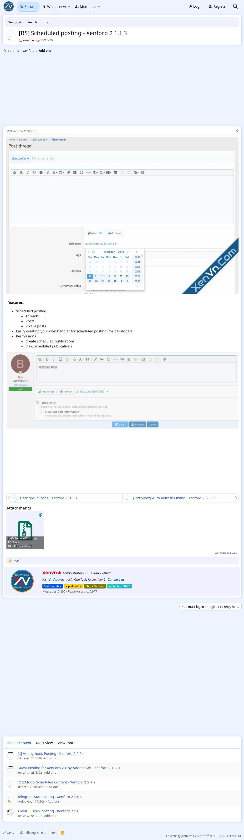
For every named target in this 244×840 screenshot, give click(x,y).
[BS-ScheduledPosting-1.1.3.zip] (25, 530)
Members (88, 6)
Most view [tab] (44, 742)
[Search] (235, 6)
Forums (31, 6)
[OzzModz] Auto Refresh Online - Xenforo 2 (169, 497)
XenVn (11, 832)
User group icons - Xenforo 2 (44, 497)
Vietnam (106, 573)
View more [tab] (66, 742)
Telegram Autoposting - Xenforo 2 (45, 796)
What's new (56, 6)
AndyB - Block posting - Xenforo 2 (45, 810)
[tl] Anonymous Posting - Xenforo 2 (46, 753)
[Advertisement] (122, 90)
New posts (15, 22)
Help (54, 832)
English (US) (38, 832)
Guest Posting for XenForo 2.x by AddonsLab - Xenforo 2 (64, 767)
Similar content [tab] (18, 742)
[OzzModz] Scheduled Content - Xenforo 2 (51, 782)
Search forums (37, 22)
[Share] (237, 131)
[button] (69, 6)
